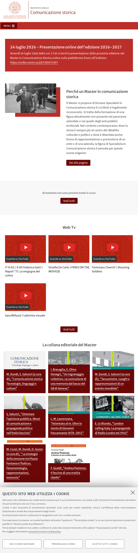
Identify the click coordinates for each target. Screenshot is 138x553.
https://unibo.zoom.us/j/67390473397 (34, 62)
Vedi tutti (69, 201)
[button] (9, 26)
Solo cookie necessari (21, 543)
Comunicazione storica (53, 11)
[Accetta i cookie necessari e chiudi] (132, 492)
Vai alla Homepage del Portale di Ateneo (14, 10)
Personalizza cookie (63, 543)
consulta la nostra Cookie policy (45, 531)
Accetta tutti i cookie (104, 543)
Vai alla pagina (78, 163)
